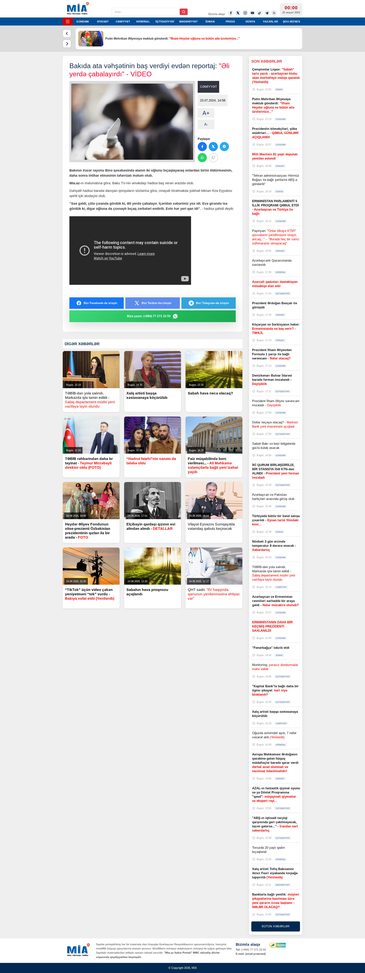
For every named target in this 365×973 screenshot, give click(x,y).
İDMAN (210, 21)
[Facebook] (231, 13)
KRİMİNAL (143, 21)
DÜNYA (250, 21)
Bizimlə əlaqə (216, 14)
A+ (206, 113)
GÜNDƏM (82, 21)
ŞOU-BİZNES (291, 21)
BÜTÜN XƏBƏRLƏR (276, 926)
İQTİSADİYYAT (165, 21)
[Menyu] (68, 22)
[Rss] (274, 13)
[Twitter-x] (238, 13)
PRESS (230, 21)
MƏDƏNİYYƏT (188, 21)
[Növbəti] (67, 44)
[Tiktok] (260, 13)
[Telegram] (267, 13)
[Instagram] (245, 13)
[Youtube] (252, 13)
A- (206, 124)
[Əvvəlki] (67, 34)
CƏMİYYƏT (123, 21)
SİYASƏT (103, 21)
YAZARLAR (270, 21)
